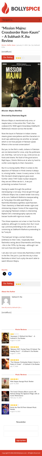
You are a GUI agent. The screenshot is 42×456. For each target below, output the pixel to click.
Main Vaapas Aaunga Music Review (21, 381)
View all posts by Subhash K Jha (12, 307)
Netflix (9, 45)
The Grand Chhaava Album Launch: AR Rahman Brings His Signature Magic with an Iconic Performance (24, 394)
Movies (4, 45)
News (14, 45)
